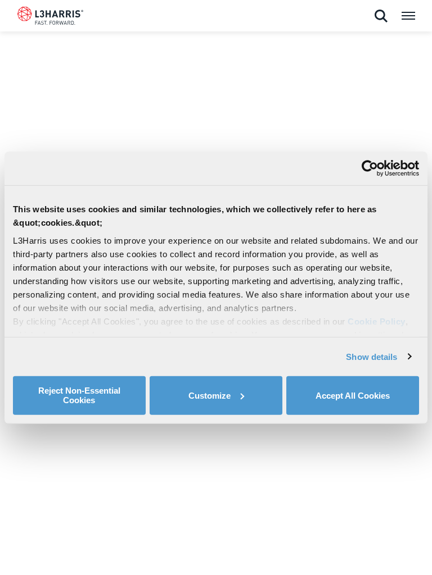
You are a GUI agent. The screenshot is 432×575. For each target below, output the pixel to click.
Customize (209, 395)
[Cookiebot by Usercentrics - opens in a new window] (370, 168)
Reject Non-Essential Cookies (79, 395)
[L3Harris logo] (50, 18)
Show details (371, 356)
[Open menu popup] (408, 15)
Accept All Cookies (353, 395)
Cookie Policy (377, 321)
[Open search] (381, 16)
